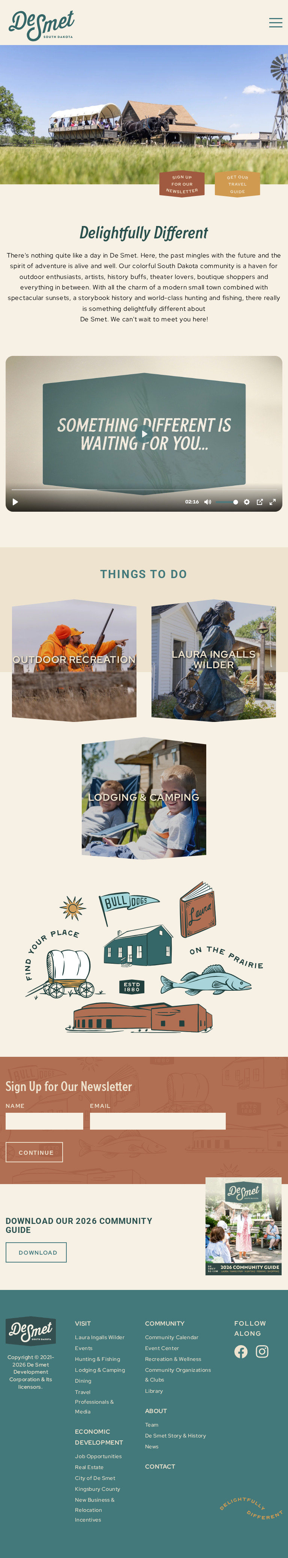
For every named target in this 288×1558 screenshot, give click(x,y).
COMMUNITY (165, 1323)
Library (154, 1391)
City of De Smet (95, 1478)
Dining (83, 1380)
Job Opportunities (98, 1456)
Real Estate (89, 1467)
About (156, 1411)
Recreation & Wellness (173, 1359)
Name (15, 1106)
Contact (160, 1467)
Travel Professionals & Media (94, 1402)
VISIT (83, 1323)
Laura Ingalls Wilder (99, 1337)
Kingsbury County (97, 1489)
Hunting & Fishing (97, 1359)
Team (152, 1424)
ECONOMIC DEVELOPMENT (99, 1437)
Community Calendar (172, 1337)
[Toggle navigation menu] (275, 22)
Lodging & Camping (100, 1370)
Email (100, 1106)
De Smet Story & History (175, 1435)
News (152, 1446)
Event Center (162, 1348)
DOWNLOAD (38, 1253)
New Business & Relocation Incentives (94, 1509)
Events (84, 1348)
